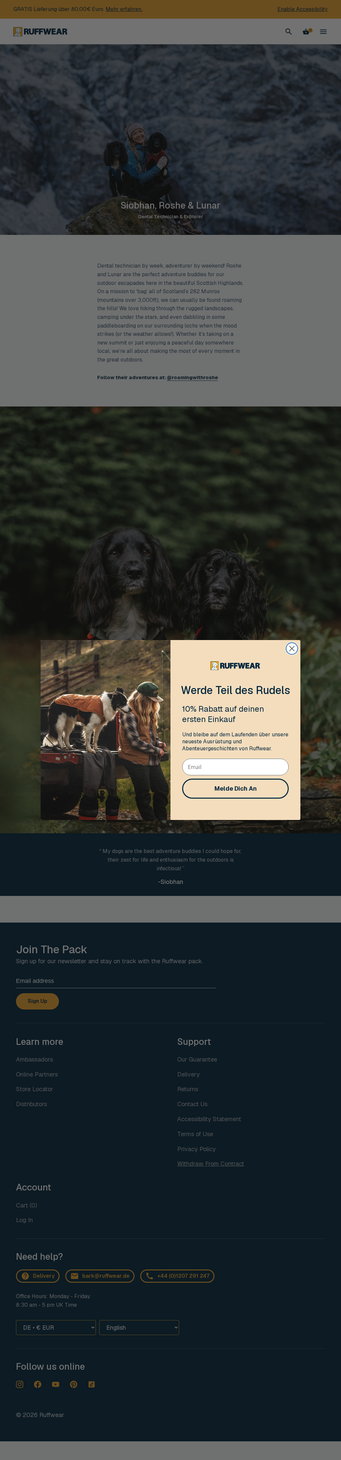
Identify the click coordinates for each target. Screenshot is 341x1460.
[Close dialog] (292, 648)
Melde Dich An (235, 788)
